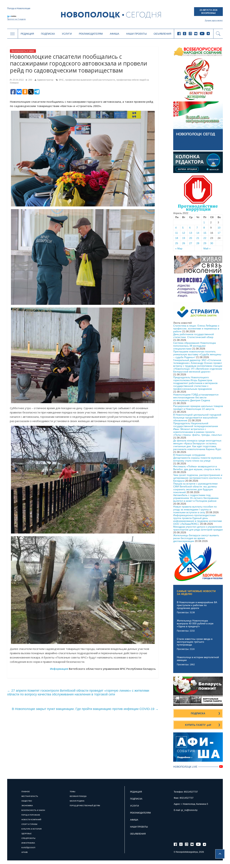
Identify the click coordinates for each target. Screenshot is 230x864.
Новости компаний (31, 820)
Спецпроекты (28, 838)
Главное (25, 792)
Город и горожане (30, 815)
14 (197, 232)
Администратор (45, 80)
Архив (24, 852)
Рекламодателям (91, 33)
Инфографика (28, 843)
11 (176, 232)
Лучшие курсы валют (214, 20)
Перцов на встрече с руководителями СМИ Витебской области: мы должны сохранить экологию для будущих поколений (195, 488)
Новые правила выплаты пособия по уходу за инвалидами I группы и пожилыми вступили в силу (195, 509)
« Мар (178, 248)
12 (183, 232)
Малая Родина (77, 801)
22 (204, 238)
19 (183, 238)
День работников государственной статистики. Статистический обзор (193, 336)
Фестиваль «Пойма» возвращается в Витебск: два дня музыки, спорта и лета (196, 468)
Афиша (114, 33)
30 (211, 243)
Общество (26, 801)
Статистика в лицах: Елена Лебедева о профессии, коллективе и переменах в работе (196, 328)
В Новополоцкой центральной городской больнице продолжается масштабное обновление (197, 417)
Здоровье (26, 834)
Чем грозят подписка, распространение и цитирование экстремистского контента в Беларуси (197, 478)
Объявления (162, 33)
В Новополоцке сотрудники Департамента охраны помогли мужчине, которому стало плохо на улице (197, 457)
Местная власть (29, 796)
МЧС (61, 80)
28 (197, 243)
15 (204, 232)
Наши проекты (136, 33)
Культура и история (31, 829)
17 (219, 232)
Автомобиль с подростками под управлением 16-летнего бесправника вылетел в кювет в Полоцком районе (195, 498)
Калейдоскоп (28, 848)
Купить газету (198, 724)
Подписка (48, 33)
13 (190, 232)
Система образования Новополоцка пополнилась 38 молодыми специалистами (194, 345)
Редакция (27, 33)
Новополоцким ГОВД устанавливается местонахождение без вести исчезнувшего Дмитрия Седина (195, 397)
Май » (207, 248)
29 (204, 243)
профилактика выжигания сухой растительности (90, 80)
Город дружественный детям (85, 806)
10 (219, 227)
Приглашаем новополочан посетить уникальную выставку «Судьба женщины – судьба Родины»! (197, 354)
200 (30, 80)
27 (190, 243)
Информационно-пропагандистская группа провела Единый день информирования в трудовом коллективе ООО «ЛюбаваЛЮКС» (197, 519)
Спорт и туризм (29, 824)
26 (183, 243)
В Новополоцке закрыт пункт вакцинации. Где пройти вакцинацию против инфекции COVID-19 (85, 709)
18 (176, 238)
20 (190, 238)
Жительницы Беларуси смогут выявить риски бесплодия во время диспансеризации (196, 538)
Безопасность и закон (23, 51)
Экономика (27, 806)
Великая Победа (78, 796)
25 (176, 243)
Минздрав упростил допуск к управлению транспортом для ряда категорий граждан (198, 528)
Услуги (67, 33)
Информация (59, 668)
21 (197, 238)
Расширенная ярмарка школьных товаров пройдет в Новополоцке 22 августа (198, 407)
